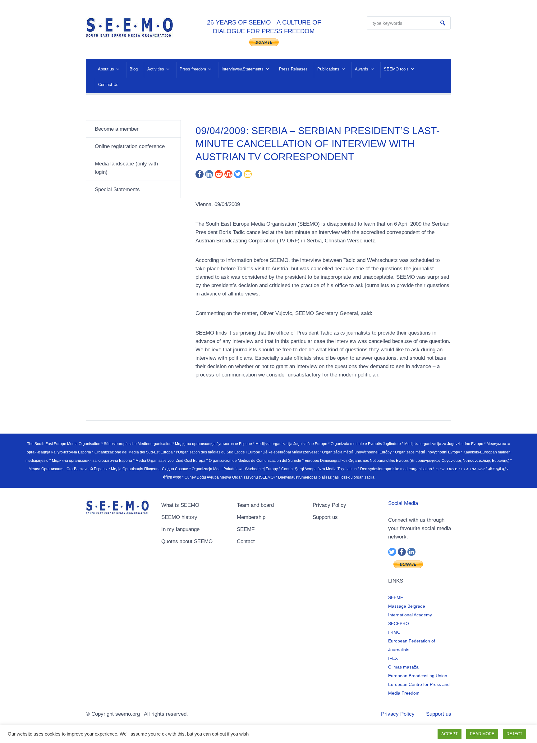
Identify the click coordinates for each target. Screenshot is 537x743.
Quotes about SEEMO (187, 541)
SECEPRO (398, 623)
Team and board (255, 505)
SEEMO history (179, 517)
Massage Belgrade (406, 606)
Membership (251, 517)
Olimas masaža (403, 666)
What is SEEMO (180, 505)
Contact (246, 541)
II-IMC (394, 632)
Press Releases (293, 69)
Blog (134, 69)
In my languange (180, 529)
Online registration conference (130, 146)
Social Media (403, 503)
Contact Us (108, 84)
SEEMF (246, 529)
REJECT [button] (514, 734)
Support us (325, 517)
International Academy (410, 614)
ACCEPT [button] (449, 734)
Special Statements (117, 189)
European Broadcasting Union (417, 675)
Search (443, 23)
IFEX (393, 658)
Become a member (117, 129)
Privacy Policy (329, 505)
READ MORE (482, 734)
